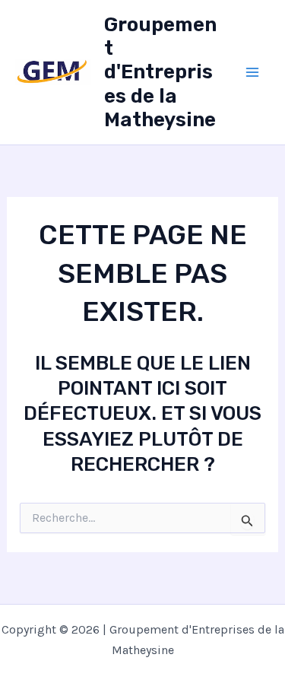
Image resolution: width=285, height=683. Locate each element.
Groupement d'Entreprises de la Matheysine (160, 72)
